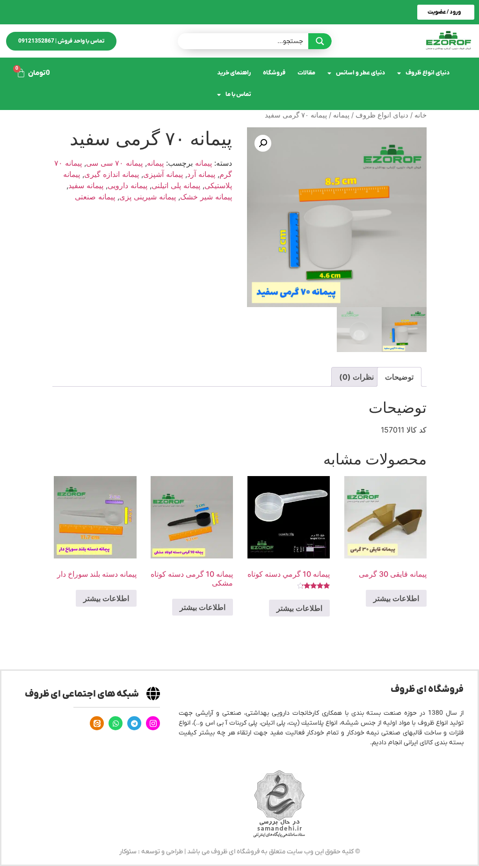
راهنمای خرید (234, 73)
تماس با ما (238, 94)
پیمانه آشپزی (163, 174)
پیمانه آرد (201, 174)
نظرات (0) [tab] (356, 377)
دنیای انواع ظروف (428, 73)
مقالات (306, 73)
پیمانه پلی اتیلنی (176, 185)
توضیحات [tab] (399, 377)
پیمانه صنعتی (95, 196)
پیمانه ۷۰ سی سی (114, 163)
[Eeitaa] (97, 723)
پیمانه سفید (85, 185)
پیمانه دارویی (127, 185)
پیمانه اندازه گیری (111, 174)
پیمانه (341, 115)
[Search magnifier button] (320, 41)
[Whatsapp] (116, 723)
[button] (262, 143)
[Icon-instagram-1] (153, 723)
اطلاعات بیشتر (396, 598)
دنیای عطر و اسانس (360, 73)
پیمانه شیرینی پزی (147, 196)
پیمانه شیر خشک (206, 196)
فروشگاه (274, 73)
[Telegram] (134, 723)
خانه (420, 115)
